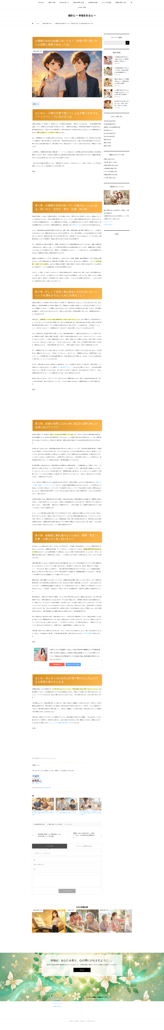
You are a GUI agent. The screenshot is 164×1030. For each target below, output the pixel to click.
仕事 (60, 824)
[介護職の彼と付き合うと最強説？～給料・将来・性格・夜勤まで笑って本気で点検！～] (43, 804)
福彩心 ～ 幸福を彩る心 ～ (82, 15)
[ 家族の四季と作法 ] (40, 824)
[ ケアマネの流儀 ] (109, 171)
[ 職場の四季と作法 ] (109, 174)
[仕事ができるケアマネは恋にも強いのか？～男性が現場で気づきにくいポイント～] (67, 804)
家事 (50, 824)
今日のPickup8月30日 (109, 121)
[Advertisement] (67, 185)
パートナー (61, 152)
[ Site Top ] (41, 2)
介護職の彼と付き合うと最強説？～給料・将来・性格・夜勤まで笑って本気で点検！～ (43, 812)
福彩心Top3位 (107, 145)
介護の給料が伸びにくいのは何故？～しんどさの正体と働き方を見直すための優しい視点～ (90, 812)
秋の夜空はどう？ (108, 130)
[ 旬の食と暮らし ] (109, 162)
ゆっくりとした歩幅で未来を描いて (59, 722)
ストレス (56, 824)
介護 (53, 824)
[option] (48, 921)
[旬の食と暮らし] (64, 2)
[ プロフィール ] (108, 221)
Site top (82, 970)
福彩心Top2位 (107, 142)
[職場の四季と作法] (121, 2)
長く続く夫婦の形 (88, 633)
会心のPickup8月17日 (109, 133)
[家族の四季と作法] (78, 2)
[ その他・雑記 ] (108, 177)
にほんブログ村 (36, 778)
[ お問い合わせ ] (108, 224)
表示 (37, 104)
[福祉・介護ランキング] (37, 780)
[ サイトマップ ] (57, 1003)
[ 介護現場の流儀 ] (109, 168)
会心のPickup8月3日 (109, 136)
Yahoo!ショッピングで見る (73, 664)
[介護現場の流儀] (92, 2)
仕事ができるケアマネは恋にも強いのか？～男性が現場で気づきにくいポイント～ (66, 812)
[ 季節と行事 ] (107, 159)
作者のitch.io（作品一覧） (44, 787)
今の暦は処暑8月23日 (109, 124)
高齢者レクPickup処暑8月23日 (112, 127)
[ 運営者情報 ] (56, 1000)
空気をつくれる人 (77, 225)
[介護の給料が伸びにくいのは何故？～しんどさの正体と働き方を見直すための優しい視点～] (90, 804)
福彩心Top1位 (107, 139)
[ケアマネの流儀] (106, 2)
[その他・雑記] (82, 7)
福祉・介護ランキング (37, 782)
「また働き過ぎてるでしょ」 (65, 367)
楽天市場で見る (56, 664)
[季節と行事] (52, 2)
